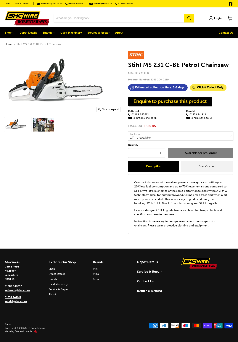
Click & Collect (22, 3)
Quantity (133, 145)
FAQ (8, 3)
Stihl (95, 268)
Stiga (96, 273)
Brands (48, 32)
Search (8, 324)
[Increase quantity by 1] (160, 153)
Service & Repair (98, 32)
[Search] (189, 18)
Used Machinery (71, 32)
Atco (96, 279)
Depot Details (28, 32)
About (119, 32)
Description (153, 166)
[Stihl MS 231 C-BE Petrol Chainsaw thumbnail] (17, 124)
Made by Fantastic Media (18, 331)
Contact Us (226, 32)
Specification (207, 166)
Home (8, 44)
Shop (8, 32)
